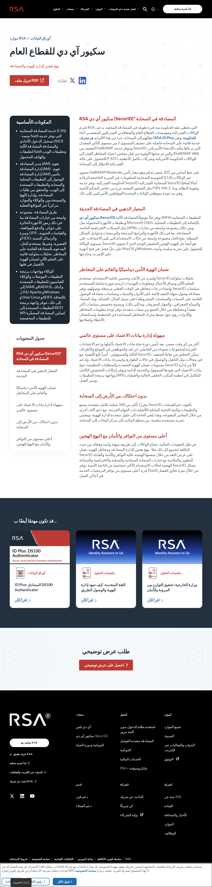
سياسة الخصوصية (41, 859)
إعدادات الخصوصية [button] (21, 882)
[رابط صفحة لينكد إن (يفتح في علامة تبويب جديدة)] (22, 796)
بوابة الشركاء (129, 815)
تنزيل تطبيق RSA (23, 754)
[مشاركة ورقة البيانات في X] (72, 80)
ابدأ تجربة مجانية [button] (182, 8)
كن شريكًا (126, 806)
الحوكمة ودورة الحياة (90, 745)
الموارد (167, 714)
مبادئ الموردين (85, 859)
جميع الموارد (172, 727)
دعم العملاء (84, 806)
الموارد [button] (98, 9)
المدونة (169, 736)
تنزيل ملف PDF (27, 80)
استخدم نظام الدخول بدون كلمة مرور (137, 729)
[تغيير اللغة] (153, 9)
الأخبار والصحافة (175, 815)
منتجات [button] (70, 9)
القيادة (168, 806)
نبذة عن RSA (172, 797)
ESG (128, 859)
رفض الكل (36, 881)
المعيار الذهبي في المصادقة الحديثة (36, 373)
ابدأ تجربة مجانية (18, 763)
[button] (145, 9)
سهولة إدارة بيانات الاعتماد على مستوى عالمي (39, 407)
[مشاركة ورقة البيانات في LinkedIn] (82, 80)
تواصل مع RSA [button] (29, 742)
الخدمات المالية (130, 759)
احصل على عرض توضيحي (104, 665)
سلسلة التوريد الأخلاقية (109, 859)
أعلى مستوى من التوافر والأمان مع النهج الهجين (34, 441)
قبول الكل (64, 881)
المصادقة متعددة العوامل (137, 741)
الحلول (123, 714)
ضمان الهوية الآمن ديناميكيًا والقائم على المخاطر (36, 390)
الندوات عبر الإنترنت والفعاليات (26, 772)
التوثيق (168, 759)
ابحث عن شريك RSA (21, 781)
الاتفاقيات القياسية (63, 859)
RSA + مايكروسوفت (133, 768)
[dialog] (106, 875)
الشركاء (124, 784)
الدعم (79, 784)
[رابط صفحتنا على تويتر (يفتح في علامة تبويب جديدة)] (12, 796)
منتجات (80, 714)
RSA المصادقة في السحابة (38, 356)
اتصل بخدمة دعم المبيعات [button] (122, 9)
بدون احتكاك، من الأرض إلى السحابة (37, 424)
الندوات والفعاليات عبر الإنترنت (179, 747)
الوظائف (170, 833)
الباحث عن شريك (131, 797)
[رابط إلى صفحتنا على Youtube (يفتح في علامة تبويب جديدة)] (32, 796)
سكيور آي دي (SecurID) (97, 217)
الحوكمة (125, 750)
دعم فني (82, 797)
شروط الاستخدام (19, 859)
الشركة (168, 784)
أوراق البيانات (40, 38)
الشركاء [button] (85, 9)
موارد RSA (18, 38)
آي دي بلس (83, 727)
